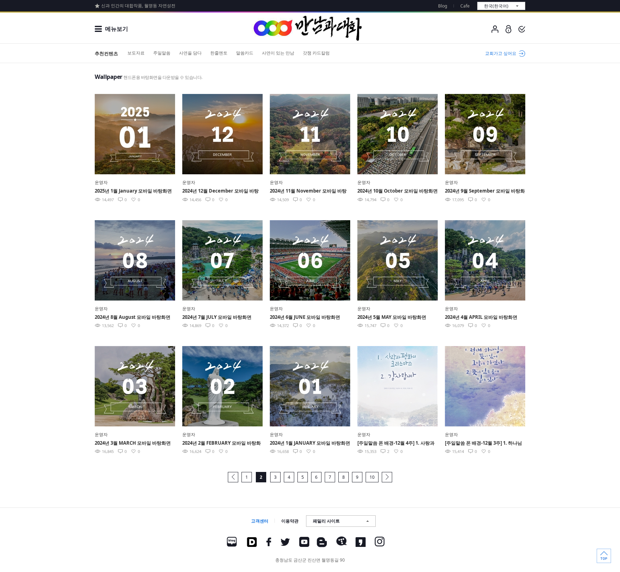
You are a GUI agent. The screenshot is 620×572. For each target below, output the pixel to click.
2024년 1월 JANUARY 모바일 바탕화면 (310, 443)
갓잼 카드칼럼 (316, 53)
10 (372, 477)
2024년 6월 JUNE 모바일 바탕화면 (305, 317)
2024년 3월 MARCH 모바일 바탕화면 (133, 443)
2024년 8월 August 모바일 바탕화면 (132, 317)
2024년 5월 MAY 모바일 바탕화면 (391, 317)
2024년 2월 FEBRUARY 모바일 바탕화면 (221, 443)
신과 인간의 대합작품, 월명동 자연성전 (138, 6)
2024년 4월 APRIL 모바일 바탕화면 (481, 317)
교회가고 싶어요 (500, 53)
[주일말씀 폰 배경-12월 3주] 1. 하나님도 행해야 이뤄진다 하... (483, 443)
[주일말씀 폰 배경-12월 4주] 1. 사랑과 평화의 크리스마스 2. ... (396, 443)
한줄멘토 (218, 53)
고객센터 (259, 521)
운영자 (101, 182)
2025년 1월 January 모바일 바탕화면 (133, 191)
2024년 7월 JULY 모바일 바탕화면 (217, 317)
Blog (442, 6)
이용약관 (290, 521)
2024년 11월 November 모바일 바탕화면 (308, 191)
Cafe (465, 6)
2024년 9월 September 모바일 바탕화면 (485, 191)
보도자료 (136, 53)
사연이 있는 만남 (278, 53)
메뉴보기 (116, 28)
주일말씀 (161, 53)
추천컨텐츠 (106, 53)
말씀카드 (244, 53)
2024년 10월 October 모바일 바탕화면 (397, 191)
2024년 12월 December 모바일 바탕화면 (220, 191)
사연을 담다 (190, 53)
